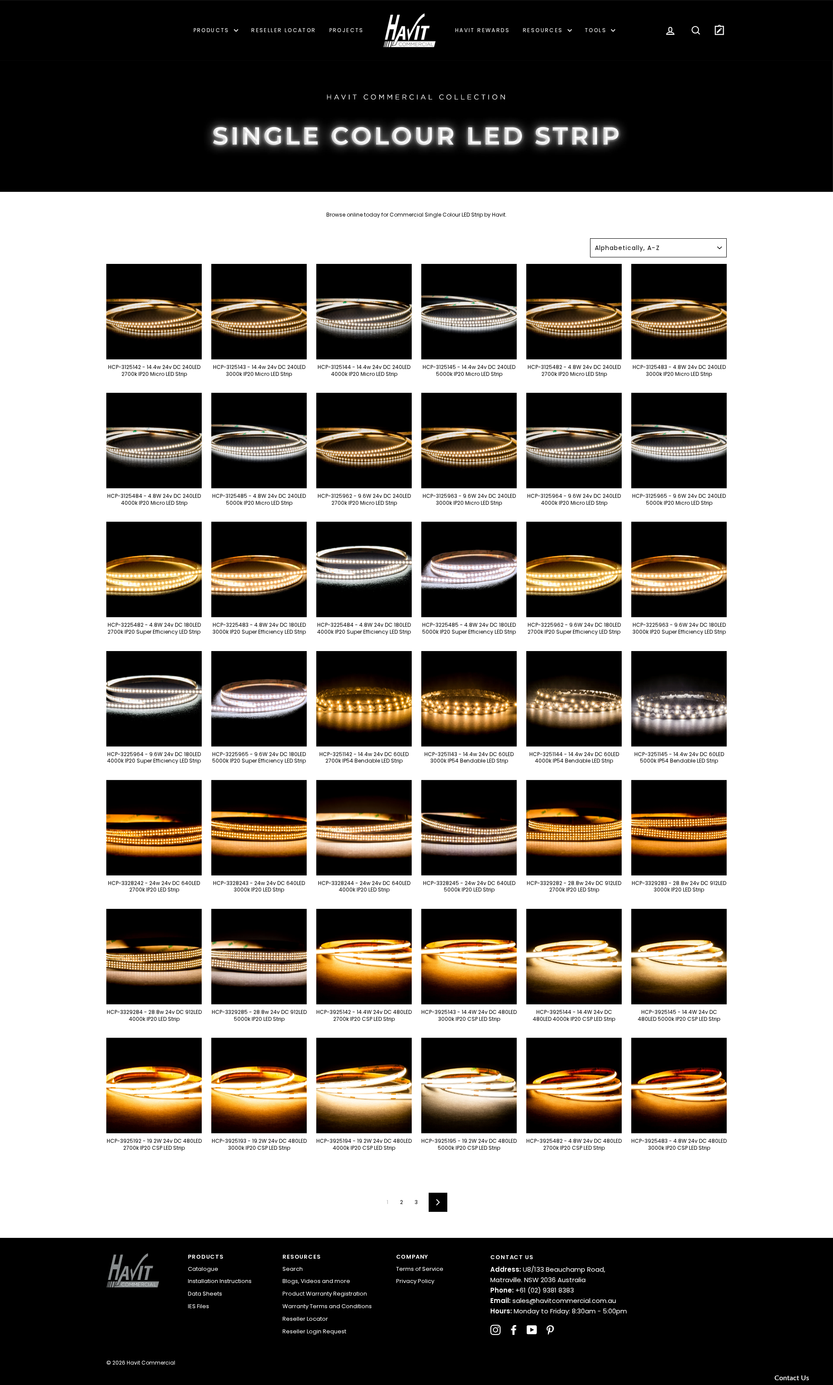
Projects (346, 30)
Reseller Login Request (314, 1331)
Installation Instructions (220, 1281)
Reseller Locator (283, 30)
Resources (544, 30)
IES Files (198, 1306)
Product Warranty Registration (324, 1294)
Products (212, 30)
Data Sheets (205, 1294)
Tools (597, 30)
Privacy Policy (415, 1281)
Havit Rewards (482, 30)
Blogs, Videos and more (316, 1281)
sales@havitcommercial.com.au (553, 1300)
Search (292, 1269)
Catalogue (203, 1269)
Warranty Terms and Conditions (327, 1306)
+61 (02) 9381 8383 (532, 1290)
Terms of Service (419, 1269)
